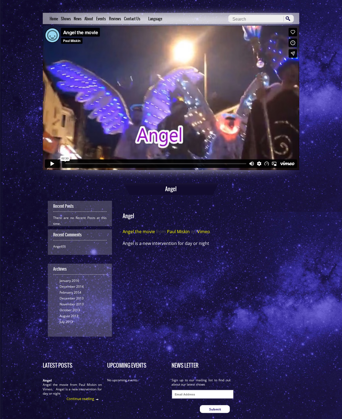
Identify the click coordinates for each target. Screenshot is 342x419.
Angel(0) (59, 246)
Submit (215, 409)
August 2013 (69, 316)
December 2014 (72, 286)
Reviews (115, 19)
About (88, 19)
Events (101, 19)
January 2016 (69, 280)
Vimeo (203, 232)
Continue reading (80, 398)
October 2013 (70, 310)
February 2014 (70, 292)
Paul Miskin (178, 232)
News (77, 19)
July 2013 (66, 322)
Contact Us (132, 19)
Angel (47, 380)
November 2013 (72, 304)
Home (54, 19)
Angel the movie (139, 232)
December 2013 (72, 298)
